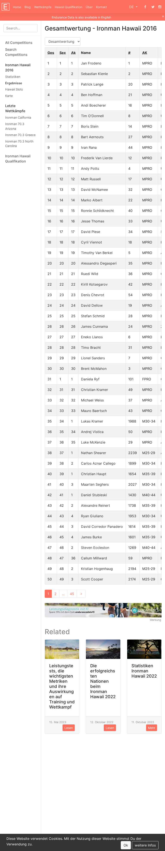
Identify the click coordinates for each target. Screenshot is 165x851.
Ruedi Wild (89, 274)
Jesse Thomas (92, 221)
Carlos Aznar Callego (98, 463)
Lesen (68, 728)
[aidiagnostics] (103, 610)
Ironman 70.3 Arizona (14, 126)
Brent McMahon (94, 368)
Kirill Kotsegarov (94, 284)
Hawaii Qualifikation (68, 7)
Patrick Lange (92, 84)
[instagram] (159, 7)
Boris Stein (89, 126)
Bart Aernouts (92, 137)
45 (72, 594)
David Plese (90, 232)
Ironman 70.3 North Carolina (19, 143)
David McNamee (94, 189)
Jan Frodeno (91, 63)
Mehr (151, 728)
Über (89, 7)
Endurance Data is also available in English (81, 17)
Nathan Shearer (93, 453)
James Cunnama (94, 326)
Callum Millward (94, 558)
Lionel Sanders (93, 358)
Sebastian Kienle (94, 74)
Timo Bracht (91, 347)
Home (17, 7)
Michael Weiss (92, 400)
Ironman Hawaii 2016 (18, 67)
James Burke (91, 537)
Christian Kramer (94, 389)
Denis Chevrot (92, 295)
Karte (9, 96)
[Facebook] (145, 7)
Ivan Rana (89, 147)
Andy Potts (90, 168)
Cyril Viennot (91, 242)
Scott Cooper (92, 579)
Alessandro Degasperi (99, 263)
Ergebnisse (13, 83)
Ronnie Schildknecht (97, 210)
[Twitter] (153, 7)
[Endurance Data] (5, 7)
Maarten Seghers (95, 484)
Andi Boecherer (93, 105)
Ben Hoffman (91, 95)
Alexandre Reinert (95, 505)
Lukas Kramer (92, 421)
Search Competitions (16, 52)
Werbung (155, 619)
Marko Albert (91, 200)
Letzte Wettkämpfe (15, 108)
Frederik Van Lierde (97, 158)
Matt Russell (91, 179)
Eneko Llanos (92, 337)
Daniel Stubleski (94, 495)
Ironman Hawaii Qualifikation (18, 158)
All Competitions (18, 42)
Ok (126, 845)
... (63, 594)
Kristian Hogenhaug (97, 568)
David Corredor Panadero (102, 526)
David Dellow (92, 305)
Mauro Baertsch (94, 411)
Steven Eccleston (95, 547)
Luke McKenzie (93, 442)
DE (132, 7)
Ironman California (18, 117)
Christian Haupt (93, 474)
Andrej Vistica (92, 432)
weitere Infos (145, 845)
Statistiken (12, 76)
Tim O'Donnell (92, 116)
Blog (27, 7)
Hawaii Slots (14, 89)
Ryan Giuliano (92, 516)
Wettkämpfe (42, 7)
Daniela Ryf (90, 379)
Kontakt (101, 7)
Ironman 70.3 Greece (20, 135)
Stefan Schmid (93, 316)
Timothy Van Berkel (97, 253)
